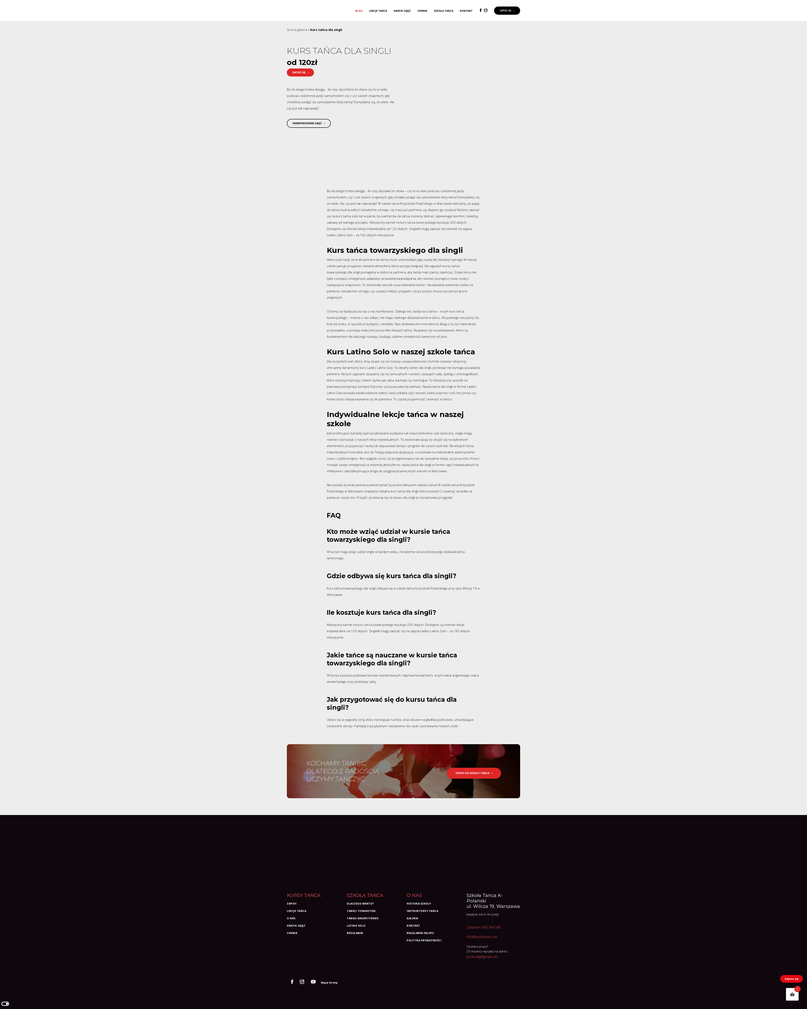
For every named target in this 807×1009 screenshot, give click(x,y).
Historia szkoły (419, 903)
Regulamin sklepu (420, 933)
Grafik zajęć (402, 11)
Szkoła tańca (443, 11)
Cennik (422, 11)
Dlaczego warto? (360, 903)
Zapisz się (792, 979)
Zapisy (292, 903)
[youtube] (314, 982)
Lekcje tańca (378, 11)
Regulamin (355, 933)
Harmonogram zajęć (308, 123)
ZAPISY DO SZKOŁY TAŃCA (472, 773)
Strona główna (297, 30)
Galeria (412, 918)
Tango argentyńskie (362, 918)
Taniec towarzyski (361, 911)
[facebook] (481, 10)
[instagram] (486, 10)
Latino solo (356, 925)
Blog (359, 11)
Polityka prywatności (424, 940)
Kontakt (466, 11)
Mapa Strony (329, 982)
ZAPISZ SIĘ (506, 10)
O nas (291, 918)
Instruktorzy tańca (422, 911)
